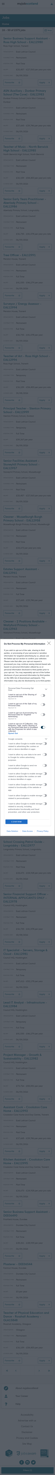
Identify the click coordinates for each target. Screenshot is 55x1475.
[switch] (43, 695)
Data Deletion (12, 831)
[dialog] (27, 737)
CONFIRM (16, 822)
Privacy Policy (42, 831)
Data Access (27, 831)
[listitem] (27, 689)
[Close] (49, 644)
